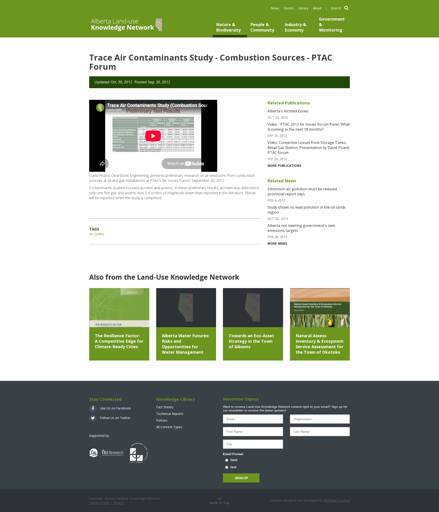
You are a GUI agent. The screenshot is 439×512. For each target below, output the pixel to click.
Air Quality (96, 234)
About (317, 8)
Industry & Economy (295, 27)
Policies (161, 420)
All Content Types (169, 427)
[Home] (126, 24)
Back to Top (220, 503)
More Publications (284, 165)
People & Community (262, 27)
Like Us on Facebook (115, 408)
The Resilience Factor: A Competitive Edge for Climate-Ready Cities (119, 341)
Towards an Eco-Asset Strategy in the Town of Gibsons (251, 341)
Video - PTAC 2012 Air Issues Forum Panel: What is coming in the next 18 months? (309, 127)
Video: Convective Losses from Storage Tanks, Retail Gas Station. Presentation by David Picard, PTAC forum (309, 147)
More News (277, 243)
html (233, 460)
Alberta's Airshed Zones (288, 111)
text (233, 467)
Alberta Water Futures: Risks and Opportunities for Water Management (185, 344)
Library (303, 8)
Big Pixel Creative (337, 500)
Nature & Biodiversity (228, 27)
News (275, 8)
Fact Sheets (165, 407)
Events (289, 8)
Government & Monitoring (332, 24)
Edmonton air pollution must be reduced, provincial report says (303, 191)
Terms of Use (99, 503)
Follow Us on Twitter (115, 418)
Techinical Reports (169, 413)
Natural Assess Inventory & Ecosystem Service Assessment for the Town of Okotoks (319, 344)
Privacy (118, 503)
